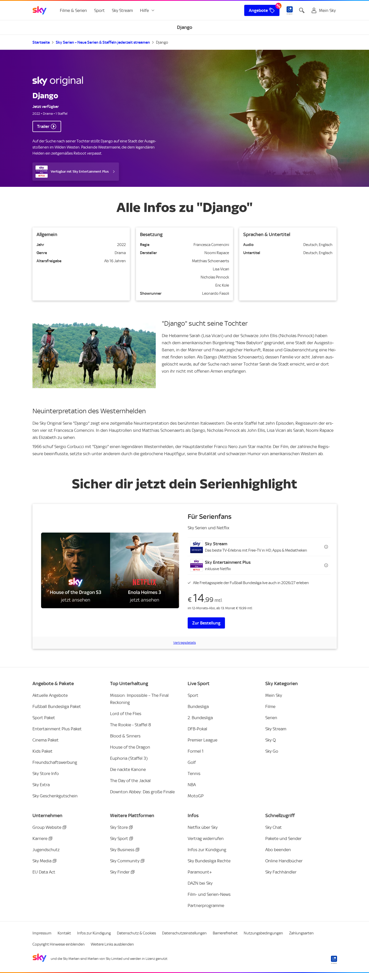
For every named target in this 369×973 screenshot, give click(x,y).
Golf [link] (192, 762)
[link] (39, 10)
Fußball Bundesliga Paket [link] (56, 706)
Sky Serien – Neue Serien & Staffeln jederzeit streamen (103, 42)
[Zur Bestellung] (110, 570)
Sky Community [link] (124, 860)
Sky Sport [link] (119, 838)
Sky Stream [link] (122, 10)
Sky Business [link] (122, 849)
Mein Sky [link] (273, 695)
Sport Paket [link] (43, 717)
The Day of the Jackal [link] (130, 780)
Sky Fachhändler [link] (280, 872)
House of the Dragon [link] (130, 747)
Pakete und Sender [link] (283, 838)
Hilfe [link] (144, 10)
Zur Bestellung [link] (206, 622)
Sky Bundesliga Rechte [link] (209, 860)
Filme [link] (270, 706)
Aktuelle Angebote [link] (50, 695)
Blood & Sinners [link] (125, 735)
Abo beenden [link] (278, 849)
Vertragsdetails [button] (184, 643)
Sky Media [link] (41, 860)
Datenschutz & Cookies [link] (136, 933)
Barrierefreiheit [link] (225, 933)
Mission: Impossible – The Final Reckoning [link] (139, 699)
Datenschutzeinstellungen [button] (184, 933)
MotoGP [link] (196, 795)
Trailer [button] (43, 126)
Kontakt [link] (64, 933)
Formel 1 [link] (195, 751)
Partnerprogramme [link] (206, 905)
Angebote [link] (258, 10)
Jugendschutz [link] (46, 849)
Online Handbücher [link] (284, 860)
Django (162, 42)
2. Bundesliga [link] (200, 717)
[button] (259, 547)
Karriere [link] (39, 838)
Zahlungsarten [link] (301, 933)
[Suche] (302, 10)
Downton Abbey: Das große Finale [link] (142, 791)
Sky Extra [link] (41, 784)
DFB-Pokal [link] (197, 728)
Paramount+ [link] (200, 872)
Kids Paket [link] (42, 751)
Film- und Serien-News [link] (209, 894)
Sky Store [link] (119, 827)
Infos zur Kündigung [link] (207, 849)
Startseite (41, 42)
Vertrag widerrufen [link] (206, 838)
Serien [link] (271, 717)
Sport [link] (99, 10)
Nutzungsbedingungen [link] (263, 933)
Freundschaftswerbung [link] (54, 762)
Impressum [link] (41, 933)
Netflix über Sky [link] (203, 827)
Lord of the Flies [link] (125, 713)
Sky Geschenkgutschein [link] (55, 795)
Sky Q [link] (270, 740)
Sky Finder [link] (120, 872)
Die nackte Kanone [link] (128, 769)
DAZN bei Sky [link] (200, 883)
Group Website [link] (46, 827)
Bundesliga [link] (198, 706)
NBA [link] (192, 784)
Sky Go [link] (271, 751)
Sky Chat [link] (273, 827)
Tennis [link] (194, 773)
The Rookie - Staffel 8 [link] (130, 724)
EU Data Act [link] (43, 872)
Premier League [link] (202, 740)
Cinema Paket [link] (45, 740)
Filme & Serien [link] (73, 10)
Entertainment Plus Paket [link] (57, 728)
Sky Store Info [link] (45, 773)
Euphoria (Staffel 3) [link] (129, 758)
